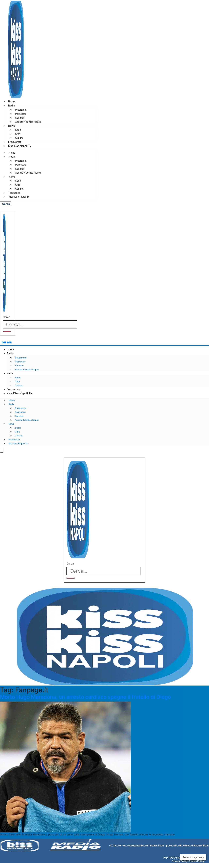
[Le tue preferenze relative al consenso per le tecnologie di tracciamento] (193, 857)
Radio (11, 105)
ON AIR (7, 342)
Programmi (21, 109)
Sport (18, 129)
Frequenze (14, 141)
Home (12, 101)
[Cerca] (7, 331)
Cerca (6, 317)
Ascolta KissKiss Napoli (28, 121)
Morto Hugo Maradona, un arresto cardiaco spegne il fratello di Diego (85, 697)
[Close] (7, 335)
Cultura (19, 137)
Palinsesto (20, 113)
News (11, 125)
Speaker (19, 117)
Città (17, 133)
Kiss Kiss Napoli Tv (19, 146)
